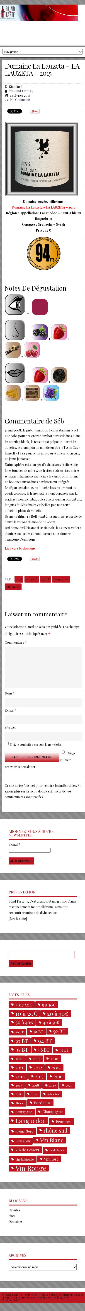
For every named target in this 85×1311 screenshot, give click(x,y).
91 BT (38, 1031)
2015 (19, 579)
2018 (35, 1085)
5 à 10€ (48, 1005)
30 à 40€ (24, 1022)
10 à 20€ (26, 1013)
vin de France (56, 1150)
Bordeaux (42, 1102)
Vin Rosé (51, 1158)
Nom (9, 693)
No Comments (20, 100)
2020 (69, 1085)
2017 (18, 1085)
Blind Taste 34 (23, 91)
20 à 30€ (57, 1013)
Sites (12, 1216)
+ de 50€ (23, 1005)
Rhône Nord (24, 1131)
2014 (20, 1076)
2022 (34, 1094)
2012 (38, 1068)
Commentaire (16, 642)
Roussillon (22, 1141)
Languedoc (61, 579)
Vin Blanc (51, 1140)
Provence (63, 1121)
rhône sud (56, 1130)
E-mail (14, 844)
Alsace (19, 1103)
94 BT (45, 579)
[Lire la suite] (18, 918)
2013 (56, 1068)
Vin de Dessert (27, 1149)
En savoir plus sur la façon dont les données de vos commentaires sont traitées (43, 791)
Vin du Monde (24, 1159)
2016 (58, 1076)
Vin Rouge (13, 587)
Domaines (15, 1221)
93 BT (21, 1040)
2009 (36, 1059)
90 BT (19, 1032)
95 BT (21, 1049)
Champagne (52, 1111)
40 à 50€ (31, 579)
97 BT (64, 1050)
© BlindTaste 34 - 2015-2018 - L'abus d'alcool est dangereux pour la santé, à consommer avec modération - (42, 1296)
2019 (52, 1085)
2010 (54, 1058)
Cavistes (14, 1210)
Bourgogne (23, 1112)
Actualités (53, 1094)
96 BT (43, 1050)
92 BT (59, 1031)
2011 (19, 1068)
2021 (18, 1094)
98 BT (19, 1059)
